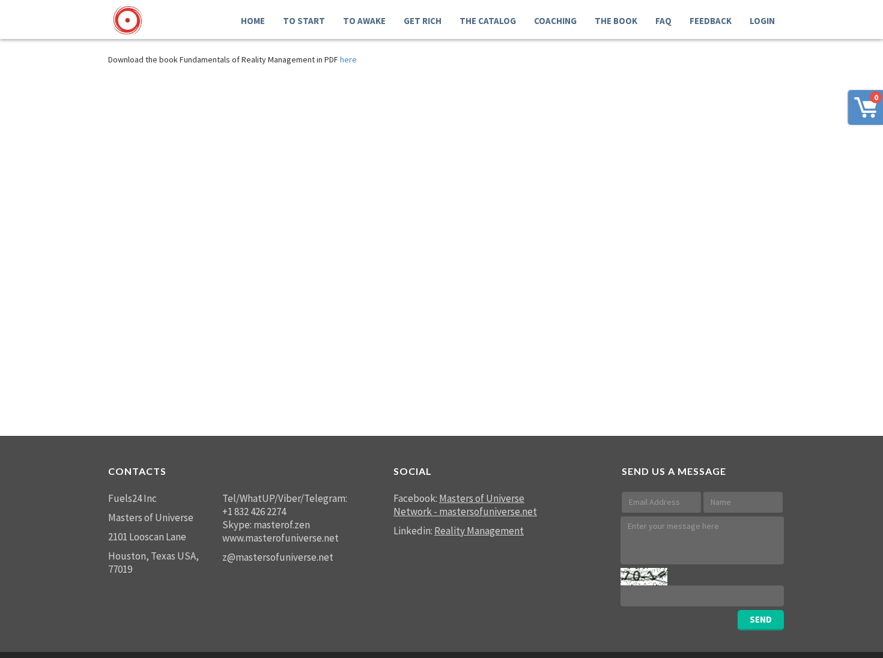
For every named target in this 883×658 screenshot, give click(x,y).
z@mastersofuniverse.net (277, 557)
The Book (616, 20)
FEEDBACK (711, 20)
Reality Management (479, 530)
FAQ (663, 20)
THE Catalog (488, 20)
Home (253, 20)
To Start (304, 20)
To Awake (364, 20)
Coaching (555, 20)
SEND (761, 619)
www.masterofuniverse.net (280, 538)
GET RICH (423, 20)
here (348, 59)
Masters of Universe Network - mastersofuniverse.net (465, 505)
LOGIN (762, 20)
